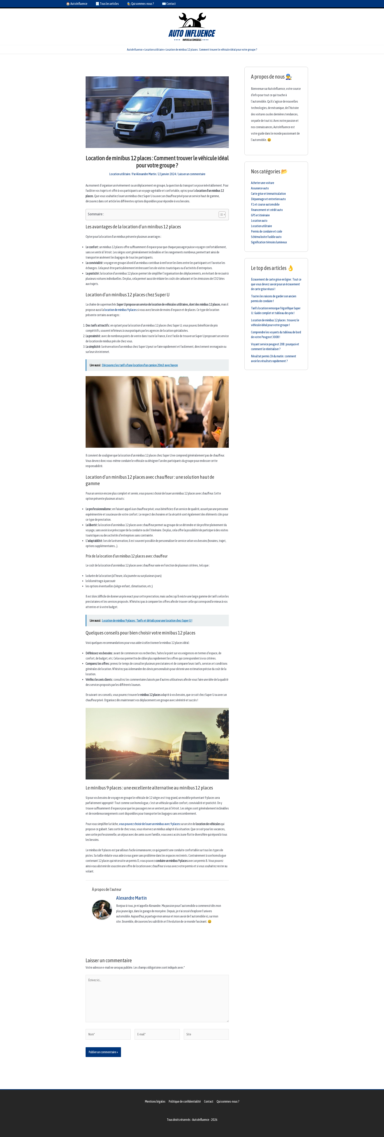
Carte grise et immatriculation (268, 193)
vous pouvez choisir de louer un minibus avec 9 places (149, 824)
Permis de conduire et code (266, 231)
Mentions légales (155, 1101)
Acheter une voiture (262, 183)
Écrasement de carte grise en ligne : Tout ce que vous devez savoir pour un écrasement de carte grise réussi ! (276, 284)
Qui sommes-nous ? (228, 1101)
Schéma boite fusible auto (266, 237)
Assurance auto (260, 188)
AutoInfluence (135, 49)
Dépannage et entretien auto (268, 199)
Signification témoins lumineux (269, 242)
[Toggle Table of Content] (220, 214)
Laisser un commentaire (191, 174)
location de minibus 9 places (120, 310)
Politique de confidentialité (185, 1101)
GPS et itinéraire (260, 215)
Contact (208, 1101)
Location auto (259, 220)
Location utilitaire (154, 49)
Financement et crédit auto (267, 210)
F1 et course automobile (265, 204)
